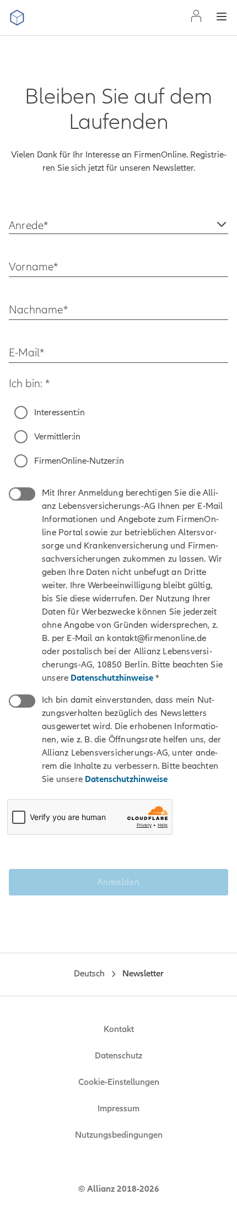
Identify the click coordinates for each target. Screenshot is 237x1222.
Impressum (118, 1108)
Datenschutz (118, 1055)
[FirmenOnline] (17, 17)
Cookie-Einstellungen (118, 1082)
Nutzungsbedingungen (119, 1134)
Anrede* (28, 225)
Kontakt (119, 1029)
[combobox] (118, 221)
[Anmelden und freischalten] (196, 17)
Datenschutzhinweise (113, 677)
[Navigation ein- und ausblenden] (221, 18)
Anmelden (118, 882)
